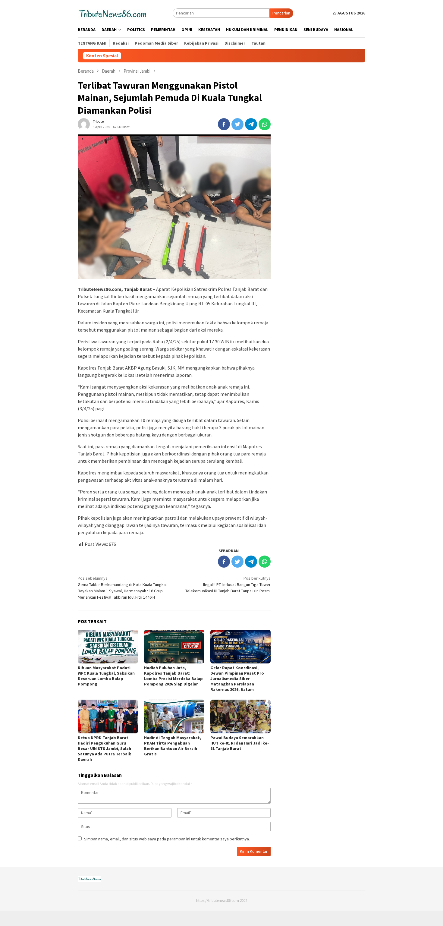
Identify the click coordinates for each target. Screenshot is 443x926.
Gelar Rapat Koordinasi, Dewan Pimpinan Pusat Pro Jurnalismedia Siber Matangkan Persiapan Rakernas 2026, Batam (237, 678)
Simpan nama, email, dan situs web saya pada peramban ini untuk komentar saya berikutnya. (167, 839)
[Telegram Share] (251, 124)
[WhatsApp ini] (265, 124)
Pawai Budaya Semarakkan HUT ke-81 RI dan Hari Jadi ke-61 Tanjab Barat (239, 743)
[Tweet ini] (237, 124)
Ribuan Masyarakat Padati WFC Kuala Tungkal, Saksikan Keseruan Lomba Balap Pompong (106, 676)
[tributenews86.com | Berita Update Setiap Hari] (112, 12)
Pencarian (281, 13)
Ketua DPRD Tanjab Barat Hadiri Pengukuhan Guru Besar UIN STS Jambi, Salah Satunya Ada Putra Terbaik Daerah (104, 748)
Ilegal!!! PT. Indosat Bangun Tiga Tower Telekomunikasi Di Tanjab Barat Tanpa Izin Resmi (228, 584)
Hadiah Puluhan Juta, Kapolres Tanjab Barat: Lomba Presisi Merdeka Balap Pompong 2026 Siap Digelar (173, 676)
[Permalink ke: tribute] (84, 124)
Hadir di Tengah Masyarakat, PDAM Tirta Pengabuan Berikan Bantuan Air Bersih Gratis (172, 746)
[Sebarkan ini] (224, 124)
